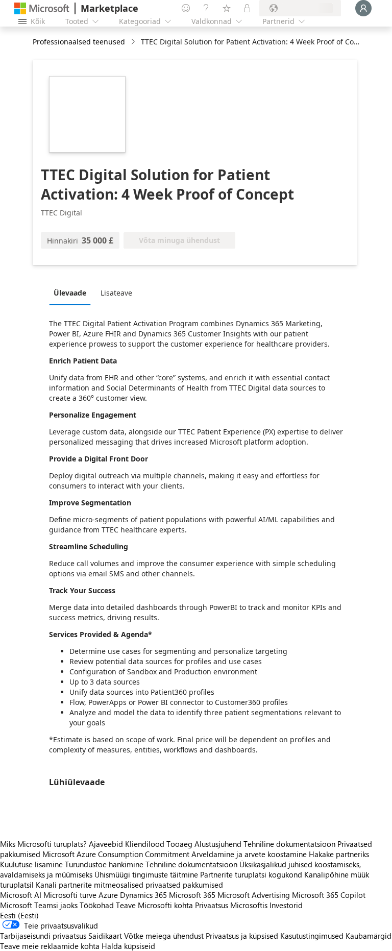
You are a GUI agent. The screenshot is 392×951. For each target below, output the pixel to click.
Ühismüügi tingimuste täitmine (146, 874)
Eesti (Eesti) (19, 915)
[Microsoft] (41, 8)
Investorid (286, 905)
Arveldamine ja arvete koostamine (249, 854)
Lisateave (116, 293)
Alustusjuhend (217, 844)
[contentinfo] (134, 42)
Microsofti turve (69, 895)
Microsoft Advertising (253, 895)
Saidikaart (105, 936)
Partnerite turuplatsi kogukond (251, 874)
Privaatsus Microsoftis (231, 905)
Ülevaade (70, 293)
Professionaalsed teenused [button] (79, 41)
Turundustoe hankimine (104, 864)
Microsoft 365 (192, 895)
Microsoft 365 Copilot (328, 895)
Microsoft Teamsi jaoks (39, 905)
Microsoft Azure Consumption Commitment (116, 854)
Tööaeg (179, 844)
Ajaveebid (106, 844)
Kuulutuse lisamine (31, 864)
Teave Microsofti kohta (154, 905)
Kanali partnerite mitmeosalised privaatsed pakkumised (129, 885)
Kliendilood (144, 844)
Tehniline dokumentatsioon (289, 844)
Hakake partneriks (339, 854)
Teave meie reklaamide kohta (50, 946)
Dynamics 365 (143, 895)
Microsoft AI (20, 895)
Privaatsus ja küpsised (242, 936)
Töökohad (97, 905)
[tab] (72, 292)
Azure (108, 895)
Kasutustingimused (312, 936)
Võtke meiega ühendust (164, 936)
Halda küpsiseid (128, 946)
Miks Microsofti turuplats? (43, 844)
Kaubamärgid (368, 936)
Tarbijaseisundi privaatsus (43, 936)
